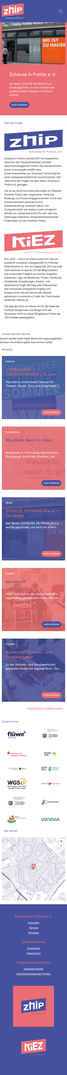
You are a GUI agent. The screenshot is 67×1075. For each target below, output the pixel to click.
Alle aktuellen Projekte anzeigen (45, 708)
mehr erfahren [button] (51, 412)
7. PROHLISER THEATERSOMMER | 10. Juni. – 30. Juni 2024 (33, 372)
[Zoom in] (61, 841)
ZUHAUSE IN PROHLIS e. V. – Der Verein (32, 513)
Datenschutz (33, 953)
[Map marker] (33, 866)
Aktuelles (33, 932)
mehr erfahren (19, 104)
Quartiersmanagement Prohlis (33, 973)
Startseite (33, 922)
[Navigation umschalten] (60, 11)
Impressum (33, 948)
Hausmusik (16, 581)
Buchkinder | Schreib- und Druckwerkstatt (28, 654)
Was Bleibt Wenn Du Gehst (29, 440)
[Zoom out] (61, 845)
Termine (33, 927)
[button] (3, 68)
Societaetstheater (33, 968)
